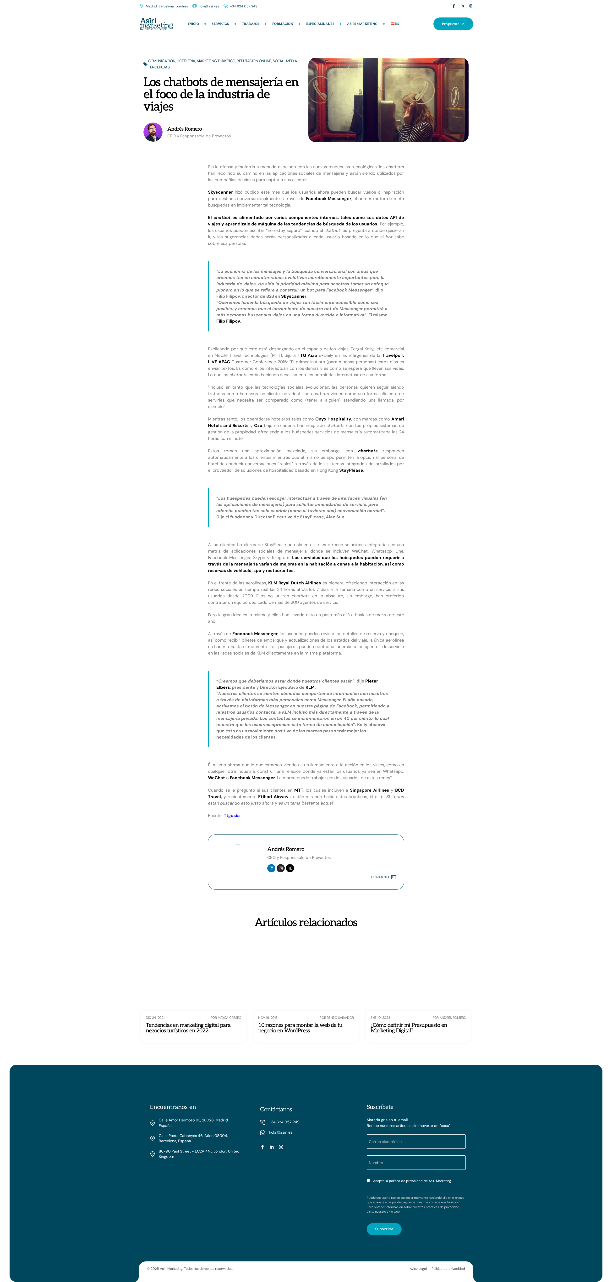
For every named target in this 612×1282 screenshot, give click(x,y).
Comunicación (161, 60)
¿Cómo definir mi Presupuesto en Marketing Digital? (409, 1028)
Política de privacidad (448, 1268)
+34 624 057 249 (243, 6)
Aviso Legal (418, 1268)
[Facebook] (453, 5)
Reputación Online (254, 60)
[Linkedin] (271, 868)
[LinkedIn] (462, 5)
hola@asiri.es (209, 6)
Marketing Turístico (216, 60)
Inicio (193, 24)
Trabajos (250, 24)
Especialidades (320, 24)
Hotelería (186, 60)
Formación (283, 24)
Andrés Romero (285, 849)
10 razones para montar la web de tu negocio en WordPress (300, 1028)
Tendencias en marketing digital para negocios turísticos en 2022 (188, 1028)
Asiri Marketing (362, 24)
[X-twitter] (290, 868)
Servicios (220, 24)
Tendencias (158, 67)
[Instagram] (470, 5)
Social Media (285, 60)
